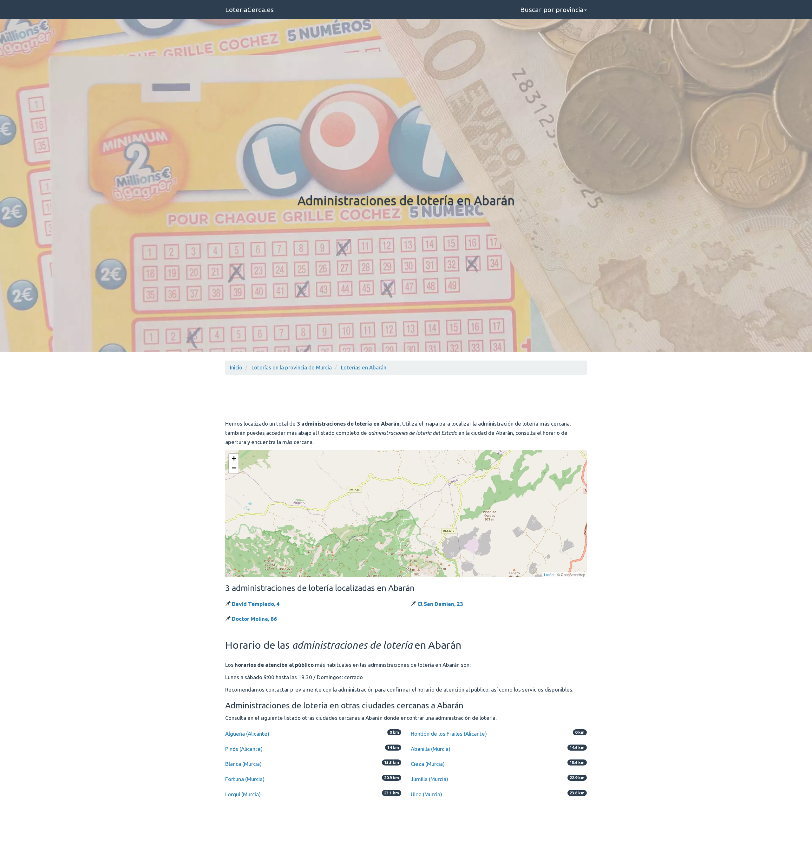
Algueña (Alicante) (247, 734)
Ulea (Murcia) (426, 794)
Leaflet (549, 574)
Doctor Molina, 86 (254, 619)
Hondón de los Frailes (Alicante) (449, 734)
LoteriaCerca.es (249, 9)
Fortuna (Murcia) (245, 779)
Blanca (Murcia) (243, 764)
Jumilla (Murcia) (429, 779)
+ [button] (234, 458)
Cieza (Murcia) (428, 764)
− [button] (234, 468)
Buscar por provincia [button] (552, 9)
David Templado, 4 (255, 604)
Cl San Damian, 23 (440, 604)
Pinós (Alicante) (244, 749)
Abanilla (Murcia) (430, 749)
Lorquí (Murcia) (243, 794)
